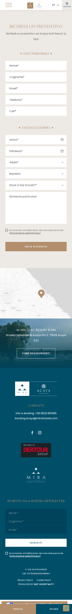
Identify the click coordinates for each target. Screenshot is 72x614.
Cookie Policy (44, 580)
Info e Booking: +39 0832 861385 (36, 413)
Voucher (67, 7)
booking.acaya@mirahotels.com (36, 418)
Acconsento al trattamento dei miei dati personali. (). (36, 232)
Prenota (18, 609)
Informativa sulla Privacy (25, 233)
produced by (36, 584)
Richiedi (54, 609)
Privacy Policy (25, 580)
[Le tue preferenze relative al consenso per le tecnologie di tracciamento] (66, 608)
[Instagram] (39, 433)
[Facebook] (32, 433)
